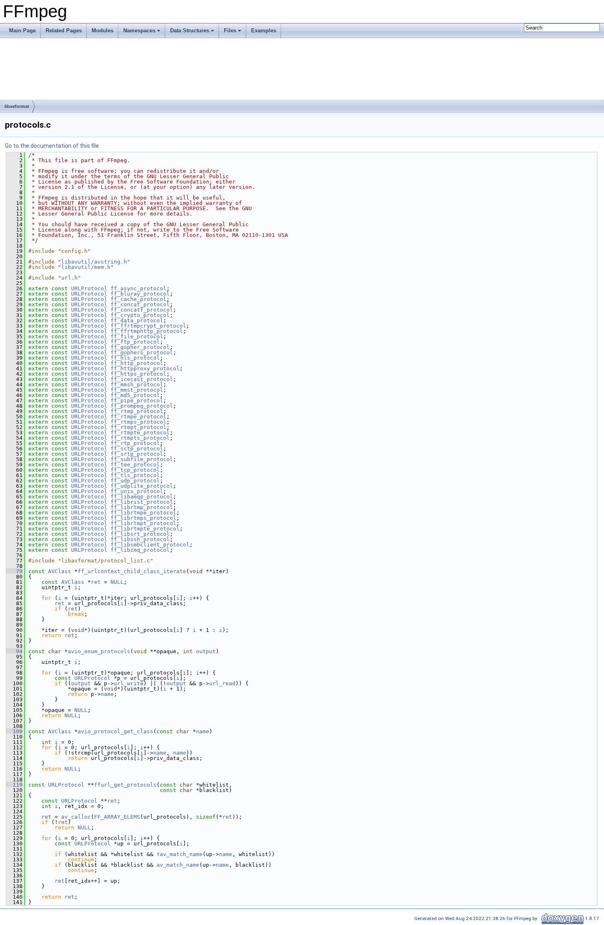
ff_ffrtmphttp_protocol (147, 331)
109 (14, 731)
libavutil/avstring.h (94, 262)
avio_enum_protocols (99, 651)
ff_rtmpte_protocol (140, 432)
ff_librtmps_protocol (143, 518)
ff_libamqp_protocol (142, 496)
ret (96, 582)
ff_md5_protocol (135, 395)
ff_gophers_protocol (142, 352)
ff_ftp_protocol (135, 342)
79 (14, 571)
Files (230, 31)
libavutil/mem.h (86, 267)
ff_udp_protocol (135, 480)
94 (14, 651)
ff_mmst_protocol (137, 390)
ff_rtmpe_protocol (138, 416)
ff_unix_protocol (137, 491)
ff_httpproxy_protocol (145, 368)
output (206, 651)
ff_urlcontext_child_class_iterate (132, 571)
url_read (222, 683)
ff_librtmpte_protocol (145, 529)
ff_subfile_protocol (142, 459)
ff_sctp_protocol (137, 448)
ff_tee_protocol (135, 464)
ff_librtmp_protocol (142, 507)
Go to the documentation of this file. (52, 145)
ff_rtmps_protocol (138, 422)
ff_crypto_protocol (140, 315)
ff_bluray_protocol (140, 294)
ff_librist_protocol (142, 502)
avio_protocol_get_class (115, 731)
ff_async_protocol (138, 288)
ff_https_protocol (138, 374)
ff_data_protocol (137, 320)
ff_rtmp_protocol (137, 411)
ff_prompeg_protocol (142, 406)
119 (14, 785)
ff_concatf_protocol (142, 310)
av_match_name (181, 854)
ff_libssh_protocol (140, 539)
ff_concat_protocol (140, 304)
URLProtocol (89, 288)
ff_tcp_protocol (135, 470)
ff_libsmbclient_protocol (150, 545)
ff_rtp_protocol (135, 443)
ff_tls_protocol (135, 475)
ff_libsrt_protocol (140, 534)
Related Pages (64, 31)
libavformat (17, 106)
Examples (263, 31)
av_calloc (76, 817)
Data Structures (189, 31)
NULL (117, 582)
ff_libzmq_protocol (140, 550)
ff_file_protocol (137, 336)
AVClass (59, 571)
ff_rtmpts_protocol (140, 438)
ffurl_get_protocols (125, 785)
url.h (69, 278)
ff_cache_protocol (138, 299)
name (107, 694)
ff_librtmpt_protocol (143, 523)
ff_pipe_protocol (137, 400)
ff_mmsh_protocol (137, 384)
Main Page (22, 31)
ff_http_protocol (137, 363)
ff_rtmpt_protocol (138, 427)
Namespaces (139, 31)
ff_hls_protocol (135, 358)
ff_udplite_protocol (142, 486)
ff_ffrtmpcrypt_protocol (148, 326)
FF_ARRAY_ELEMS (117, 817)
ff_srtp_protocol (137, 454)
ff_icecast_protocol (142, 379)
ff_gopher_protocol (140, 347)
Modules (102, 31)
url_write (128, 683)
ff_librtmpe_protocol (143, 513)
